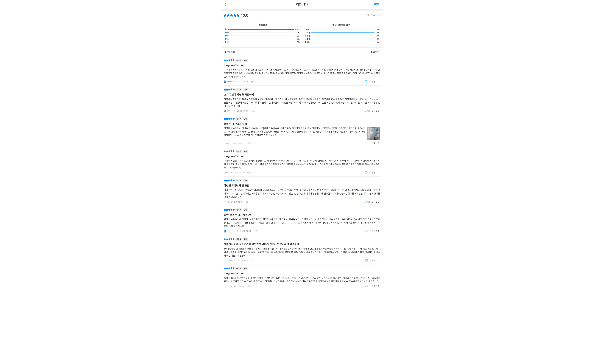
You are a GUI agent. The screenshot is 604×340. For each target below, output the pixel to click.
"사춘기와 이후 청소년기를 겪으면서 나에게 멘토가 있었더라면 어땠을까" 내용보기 (302, 249)
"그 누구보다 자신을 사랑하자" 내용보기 (302, 100)
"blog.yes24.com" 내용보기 (302, 70)
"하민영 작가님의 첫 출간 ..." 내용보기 (302, 191)
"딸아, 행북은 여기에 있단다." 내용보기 (302, 220)
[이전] (225, 4)
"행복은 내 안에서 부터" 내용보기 (302, 131)
